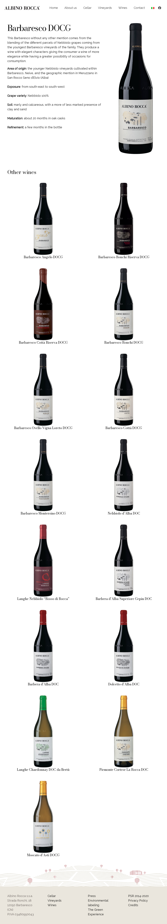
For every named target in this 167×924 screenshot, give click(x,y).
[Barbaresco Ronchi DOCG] (124, 270)
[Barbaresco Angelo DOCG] (43, 185)
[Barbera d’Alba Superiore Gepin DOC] (124, 526)
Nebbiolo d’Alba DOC (124, 513)
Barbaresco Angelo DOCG (43, 257)
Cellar (52, 896)
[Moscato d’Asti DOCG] (43, 783)
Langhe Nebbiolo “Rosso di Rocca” (43, 598)
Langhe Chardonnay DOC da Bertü (43, 769)
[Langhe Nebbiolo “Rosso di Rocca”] (43, 526)
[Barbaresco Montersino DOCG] (43, 441)
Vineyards (54, 900)
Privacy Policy (138, 900)
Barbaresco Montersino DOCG (43, 513)
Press (92, 896)
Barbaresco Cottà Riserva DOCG (43, 342)
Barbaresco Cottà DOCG (124, 427)
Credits (133, 905)
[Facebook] (160, 8)
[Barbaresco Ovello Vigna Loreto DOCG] (43, 356)
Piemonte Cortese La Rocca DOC (123, 769)
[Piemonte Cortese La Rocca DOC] (124, 697)
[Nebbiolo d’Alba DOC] (124, 441)
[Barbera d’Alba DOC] (43, 612)
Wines (52, 905)
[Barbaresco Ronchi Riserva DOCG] (124, 185)
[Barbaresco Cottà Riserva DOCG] (43, 270)
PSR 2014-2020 (138, 896)
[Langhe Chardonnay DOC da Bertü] (43, 697)
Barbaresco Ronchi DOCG (123, 342)
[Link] (22, 8)
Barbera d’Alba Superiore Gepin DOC (124, 598)
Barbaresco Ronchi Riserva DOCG (123, 257)
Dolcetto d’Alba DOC (123, 684)
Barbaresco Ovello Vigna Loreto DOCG (43, 427)
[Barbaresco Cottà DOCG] (124, 356)
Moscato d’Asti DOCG (43, 855)
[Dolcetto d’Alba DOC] (124, 612)
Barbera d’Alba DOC (43, 684)
